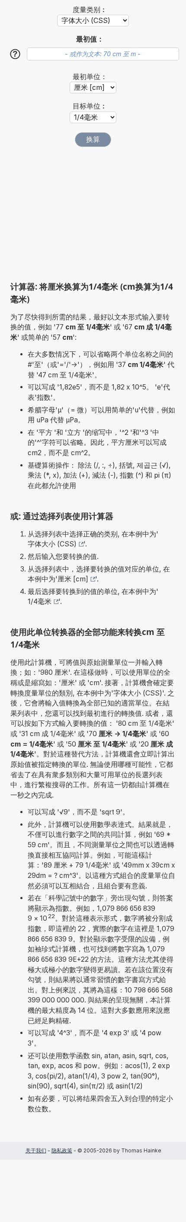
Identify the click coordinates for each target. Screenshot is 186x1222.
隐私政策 (61, 1150)
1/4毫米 (39, 601)
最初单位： (90, 77)
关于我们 (36, 1150)
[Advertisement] (93, 214)
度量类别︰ (90, 10)
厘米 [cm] (73, 579)
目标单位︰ (90, 106)
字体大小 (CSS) (52, 544)
